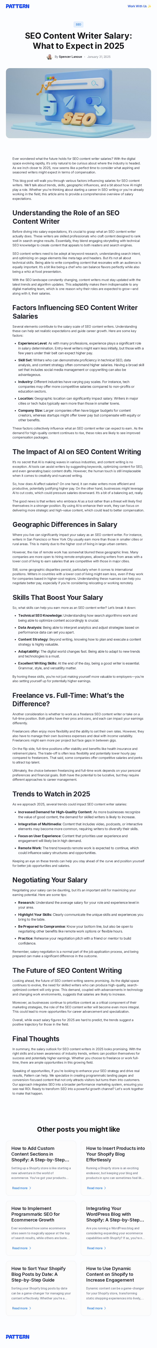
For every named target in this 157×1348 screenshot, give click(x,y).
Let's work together (129, 1089)
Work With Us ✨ (139, 6)
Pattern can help (36, 1075)
